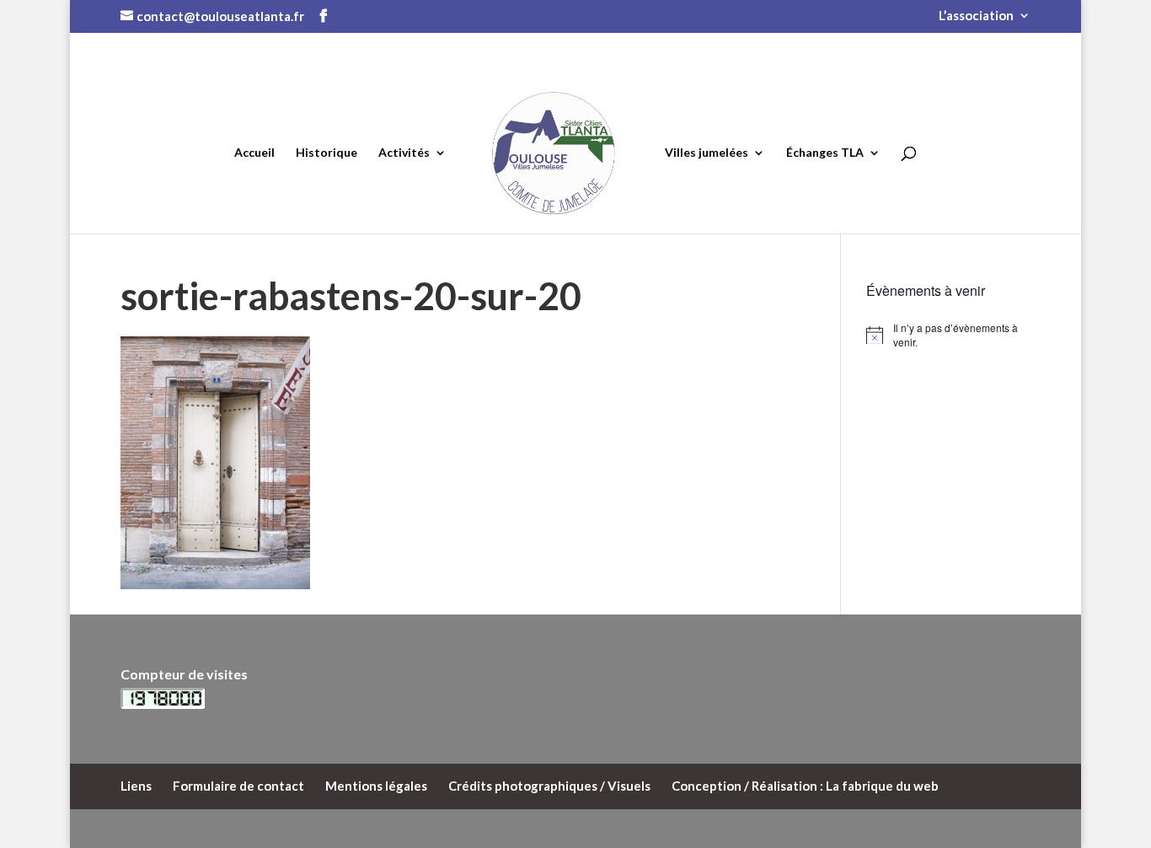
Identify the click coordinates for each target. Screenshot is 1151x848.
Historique (326, 152)
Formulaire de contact (238, 785)
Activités (404, 152)
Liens (136, 785)
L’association (976, 16)
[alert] (948, 335)
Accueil (254, 152)
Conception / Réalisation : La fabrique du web (805, 785)
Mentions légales (376, 785)
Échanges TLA (825, 152)
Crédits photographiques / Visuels (549, 785)
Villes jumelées (706, 152)
